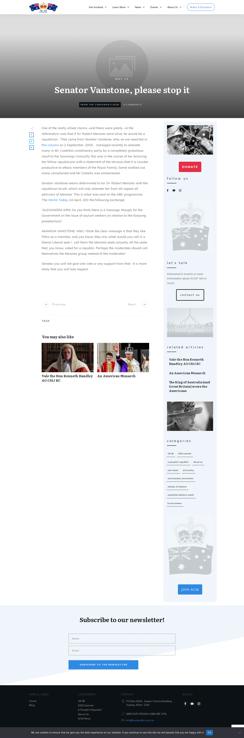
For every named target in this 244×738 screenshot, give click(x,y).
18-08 (170, 453)
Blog (32, 705)
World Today (58, 200)
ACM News (173, 470)
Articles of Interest (177, 486)
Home (32, 701)
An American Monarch (123, 364)
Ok (209, 732)
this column (50, 145)
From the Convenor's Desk (100, 104)
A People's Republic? (178, 462)
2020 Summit (184, 453)
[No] (239, 732)
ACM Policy (188, 470)
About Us (198, 462)
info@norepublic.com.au (140, 720)
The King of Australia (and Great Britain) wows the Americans (190, 386)
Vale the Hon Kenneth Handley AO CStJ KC (68, 364)
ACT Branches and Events (180, 478)
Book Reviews (175, 503)
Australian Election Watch (181, 494)
